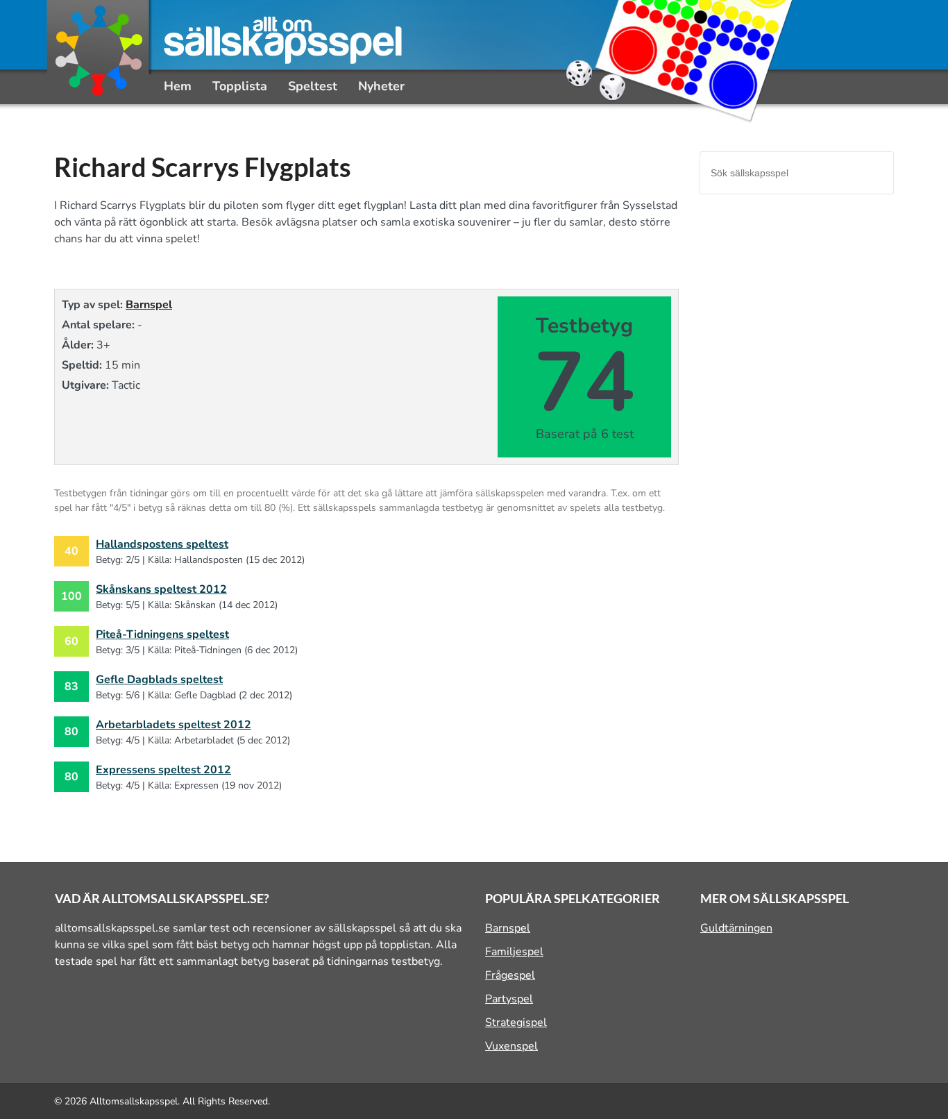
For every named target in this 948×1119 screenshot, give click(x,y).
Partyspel (509, 999)
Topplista (239, 86)
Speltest (312, 86)
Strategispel (516, 1022)
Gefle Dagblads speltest (159, 679)
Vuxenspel (511, 1046)
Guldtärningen (736, 928)
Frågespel (510, 975)
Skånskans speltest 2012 (161, 589)
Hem (178, 86)
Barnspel (149, 304)
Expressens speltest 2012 (163, 769)
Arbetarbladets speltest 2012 (173, 724)
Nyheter (381, 86)
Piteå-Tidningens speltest (162, 634)
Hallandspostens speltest (162, 544)
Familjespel (514, 951)
